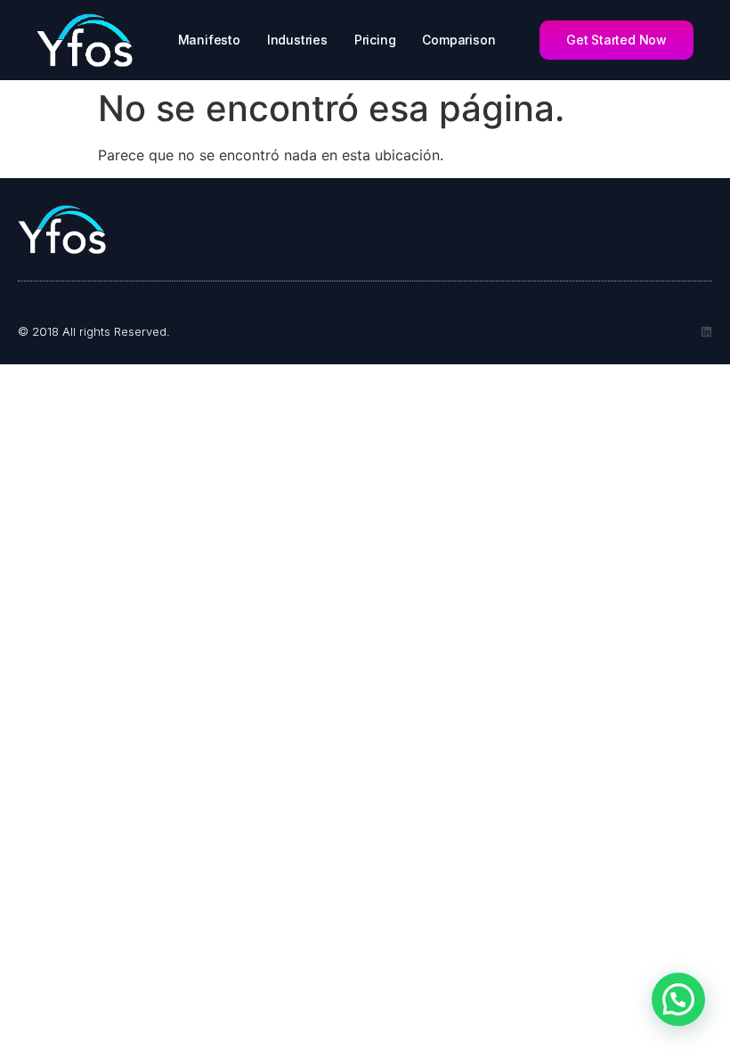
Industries (297, 39)
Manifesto (209, 39)
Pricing (375, 39)
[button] (678, 999)
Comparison (458, 39)
